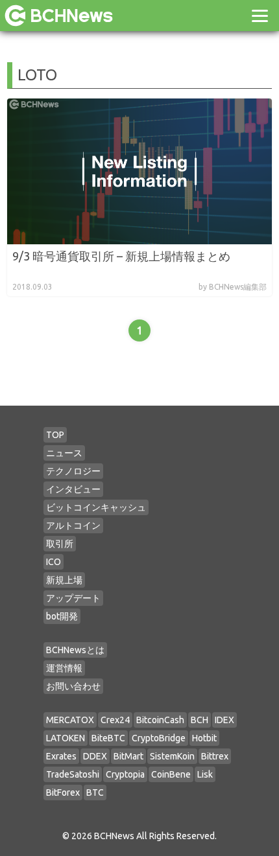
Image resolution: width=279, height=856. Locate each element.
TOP (55, 435)
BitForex (63, 792)
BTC (95, 792)
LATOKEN (65, 738)
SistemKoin (172, 756)
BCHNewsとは (75, 650)
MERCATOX (70, 720)
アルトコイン (73, 525)
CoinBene (171, 774)
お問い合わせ (73, 686)
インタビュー (73, 489)
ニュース (64, 453)
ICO (53, 562)
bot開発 (62, 616)
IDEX (224, 720)
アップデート (73, 598)
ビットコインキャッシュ (96, 507)
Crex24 (115, 720)
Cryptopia (125, 774)
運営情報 (64, 668)
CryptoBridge (159, 738)
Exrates (61, 756)
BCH (199, 720)
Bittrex (214, 756)
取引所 (59, 543)
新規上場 (64, 580)
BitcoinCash (160, 720)
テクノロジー (73, 471)
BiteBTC (108, 738)
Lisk (205, 774)
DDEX (95, 756)
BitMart (128, 756)
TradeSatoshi (72, 774)
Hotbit (204, 738)
